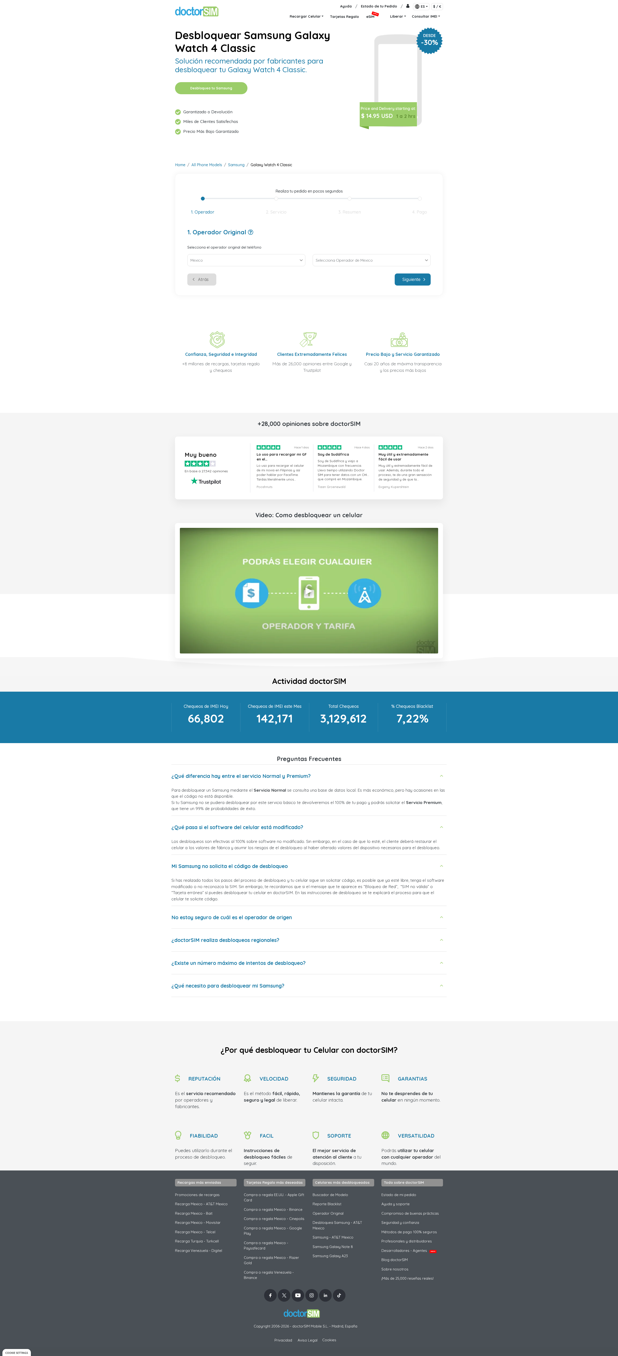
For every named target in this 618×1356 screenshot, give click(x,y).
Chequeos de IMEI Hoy (206, 706)
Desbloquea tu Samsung (211, 88)
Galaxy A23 (330, 1256)
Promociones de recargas (197, 1194)
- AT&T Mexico (333, 1237)
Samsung (236, 164)
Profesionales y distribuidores (406, 1241)
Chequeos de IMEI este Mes (275, 706)
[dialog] (16, 1352)
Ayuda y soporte (395, 1204)
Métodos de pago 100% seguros (409, 1232)
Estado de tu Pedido (379, 6)
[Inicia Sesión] (408, 6)
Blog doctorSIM (394, 1259)
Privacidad (283, 1340)
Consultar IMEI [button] (424, 16)
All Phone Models (206, 164)
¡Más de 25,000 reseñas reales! (407, 1278)
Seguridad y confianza (400, 1222)
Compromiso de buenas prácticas (410, 1213)
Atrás (203, 279)
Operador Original (328, 1213)
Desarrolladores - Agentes (408, 1250)
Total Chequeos (343, 706)
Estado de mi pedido (398, 1194)
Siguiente (411, 279)
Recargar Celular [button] (305, 16)
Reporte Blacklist (327, 1204)
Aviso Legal (307, 1340)
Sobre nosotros (394, 1269)
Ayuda (346, 6)
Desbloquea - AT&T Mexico (337, 1225)
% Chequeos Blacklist (412, 706)
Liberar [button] (396, 16)
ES (423, 6)
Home (180, 164)
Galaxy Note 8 (333, 1246)
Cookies (329, 1340)
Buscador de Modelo (330, 1194)
